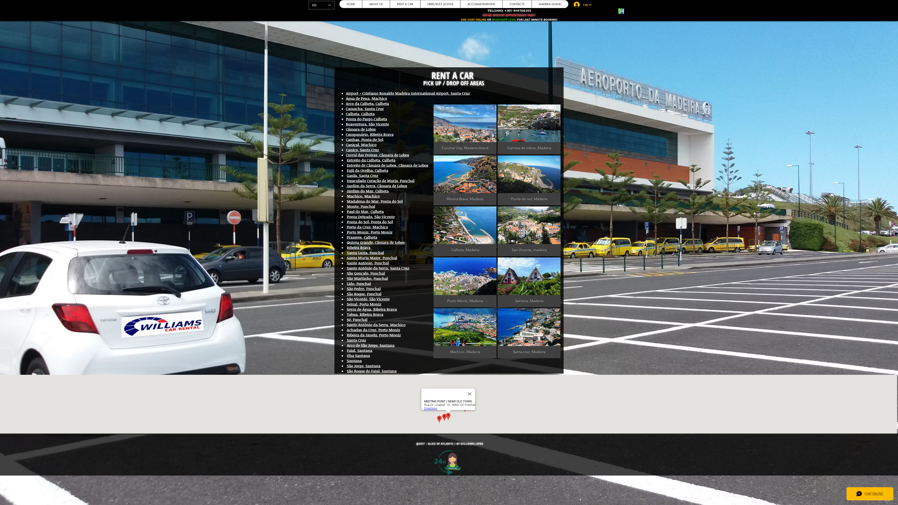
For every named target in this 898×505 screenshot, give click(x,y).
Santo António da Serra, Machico (376, 324)
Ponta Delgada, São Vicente (371, 216)
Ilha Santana (358, 355)
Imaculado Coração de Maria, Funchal (380, 180)
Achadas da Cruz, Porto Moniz (373, 329)
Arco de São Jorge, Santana (371, 345)
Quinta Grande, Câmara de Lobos (376, 242)
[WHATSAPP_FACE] (621, 11)
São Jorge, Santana (363, 365)
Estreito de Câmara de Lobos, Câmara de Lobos (387, 165)
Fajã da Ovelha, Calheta (367, 170)
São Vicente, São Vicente (368, 299)
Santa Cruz (356, 340)
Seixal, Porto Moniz (364, 304)
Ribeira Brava (358, 247)
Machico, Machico (363, 196)
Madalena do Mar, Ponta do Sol (375, 201)
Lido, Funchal (359, 283)
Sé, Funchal (357, 319)
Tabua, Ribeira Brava (365, 314)
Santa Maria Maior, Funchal (372, 257)
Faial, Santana (359, 350)
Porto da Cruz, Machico (367, 227)
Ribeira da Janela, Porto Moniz (374, 335)
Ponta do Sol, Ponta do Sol (370, 221)
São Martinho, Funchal (367, 278)
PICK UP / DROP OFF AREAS (453, 83)
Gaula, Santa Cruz (362, 175)
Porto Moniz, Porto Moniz (369, 232)
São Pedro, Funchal (364, 288)
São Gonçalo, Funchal (366, 273)
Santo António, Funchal (368, 263)
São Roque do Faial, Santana (372, 371)
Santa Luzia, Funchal (365, 252)
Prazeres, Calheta (362, 237)
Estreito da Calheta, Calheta (371, 160)
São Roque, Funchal (364, 293)
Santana (354, 360)
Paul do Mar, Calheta (365, 211)
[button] (465, 129)
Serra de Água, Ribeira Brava (372, 309)
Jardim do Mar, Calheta (368, 191)
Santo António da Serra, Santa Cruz (378, 268)
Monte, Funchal (361, 206)
